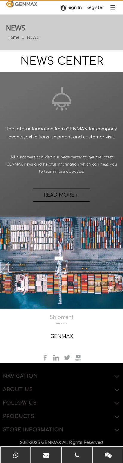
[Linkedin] (56, 357)
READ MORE (59, 195)
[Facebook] (45, 357)
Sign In (74, 7)
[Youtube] (78, 357)
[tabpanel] (61, 268)
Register (95, 7)
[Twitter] (67, 357)
